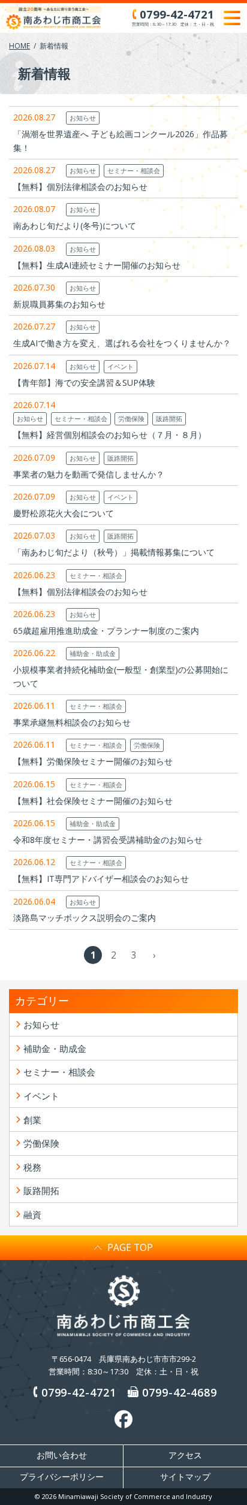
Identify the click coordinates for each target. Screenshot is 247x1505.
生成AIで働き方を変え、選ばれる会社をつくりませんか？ (122, 343)
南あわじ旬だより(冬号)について (74, 225)
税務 (32, 1167)
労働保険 (131, 418)
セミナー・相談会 (133, 170)
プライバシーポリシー (62, 1476)
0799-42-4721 (78, 1392)
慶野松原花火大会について (63, 513)
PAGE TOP (130, 1247)
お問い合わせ (62, 1455)
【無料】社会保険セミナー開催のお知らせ (93, 800)
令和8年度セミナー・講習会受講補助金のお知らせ (108, 839)
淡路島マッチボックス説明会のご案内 (84, 917)
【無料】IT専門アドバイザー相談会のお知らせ (101, 878)
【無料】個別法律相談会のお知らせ (80, 186)
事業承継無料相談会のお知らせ (72, 722)
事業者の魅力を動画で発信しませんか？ (88, 474)
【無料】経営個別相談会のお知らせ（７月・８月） (109, 434)
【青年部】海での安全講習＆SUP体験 (84, 382)
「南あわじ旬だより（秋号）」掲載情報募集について (114, 552)
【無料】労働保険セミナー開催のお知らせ (93, 761)
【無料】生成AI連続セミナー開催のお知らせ (96, 265)
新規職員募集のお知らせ (59, 304)
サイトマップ (185, 1476)
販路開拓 (169, 418)
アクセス (185, 1455)
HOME (19, 46)
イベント (120, 366)
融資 (32, 1214)
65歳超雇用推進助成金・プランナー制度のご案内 (106, 630)
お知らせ (83, 117)
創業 (32, 1119)
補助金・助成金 (93, 653)
